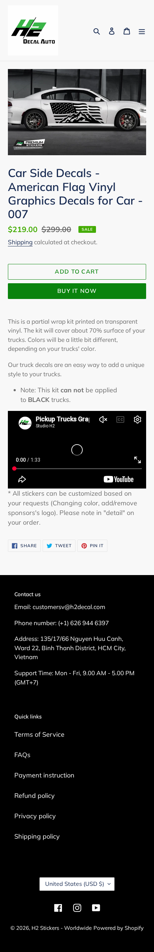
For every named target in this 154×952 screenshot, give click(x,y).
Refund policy (34, 795)
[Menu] (141, 30)
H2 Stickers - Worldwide (62, 927)
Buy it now (77, 290)
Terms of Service (39, 734)
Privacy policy (35, 816)
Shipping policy (37, 836)
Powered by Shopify (118, 927)
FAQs (22, 755)
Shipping (20, 242)
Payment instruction (44, 775)
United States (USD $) (74, 883)
